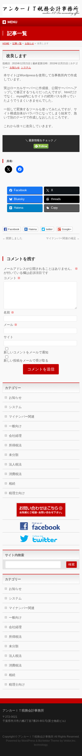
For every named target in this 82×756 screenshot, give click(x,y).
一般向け (15, 426)
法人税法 (15, 464)
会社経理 (15, 435)
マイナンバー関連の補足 (62, 238)
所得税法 (15, 445)
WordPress (28, 740)
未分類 (13, 455)
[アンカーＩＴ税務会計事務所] (41, 10)
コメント (12, 278)
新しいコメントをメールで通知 (26, 352)
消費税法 (15, 474)
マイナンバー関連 (21, 416)
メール (10, 325)
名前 (9, 312)
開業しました (12, 238)
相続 (12, 483)
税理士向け (17, 493)
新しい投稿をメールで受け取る (26, 360)
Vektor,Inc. (70, 740)
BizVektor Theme (48, 740)
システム (26, 67)
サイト (8, 337)
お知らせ (15, 67)
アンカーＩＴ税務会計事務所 (36, 736)
